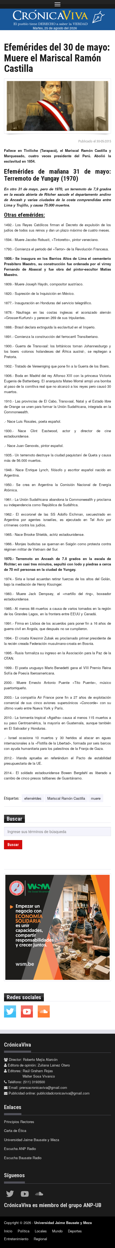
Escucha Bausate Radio (22, 1157)
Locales (41, 1230)
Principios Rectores (19, 1121)
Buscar (13, 845)
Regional (40, 1238)
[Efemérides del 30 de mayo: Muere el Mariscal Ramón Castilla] (57, 106)
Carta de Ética (15, 1130)
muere (96, 798)
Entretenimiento (16, 1238)
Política (23, 1230)
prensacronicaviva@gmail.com (43, 1087)
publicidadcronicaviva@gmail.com (63, 1093)
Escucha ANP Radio (20, 1148)
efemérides (32, 798)
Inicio (8, 1230)
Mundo (57, 1230)
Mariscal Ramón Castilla (66, 798)
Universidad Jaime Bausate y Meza (31, 1139)
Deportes (75, 1230)
